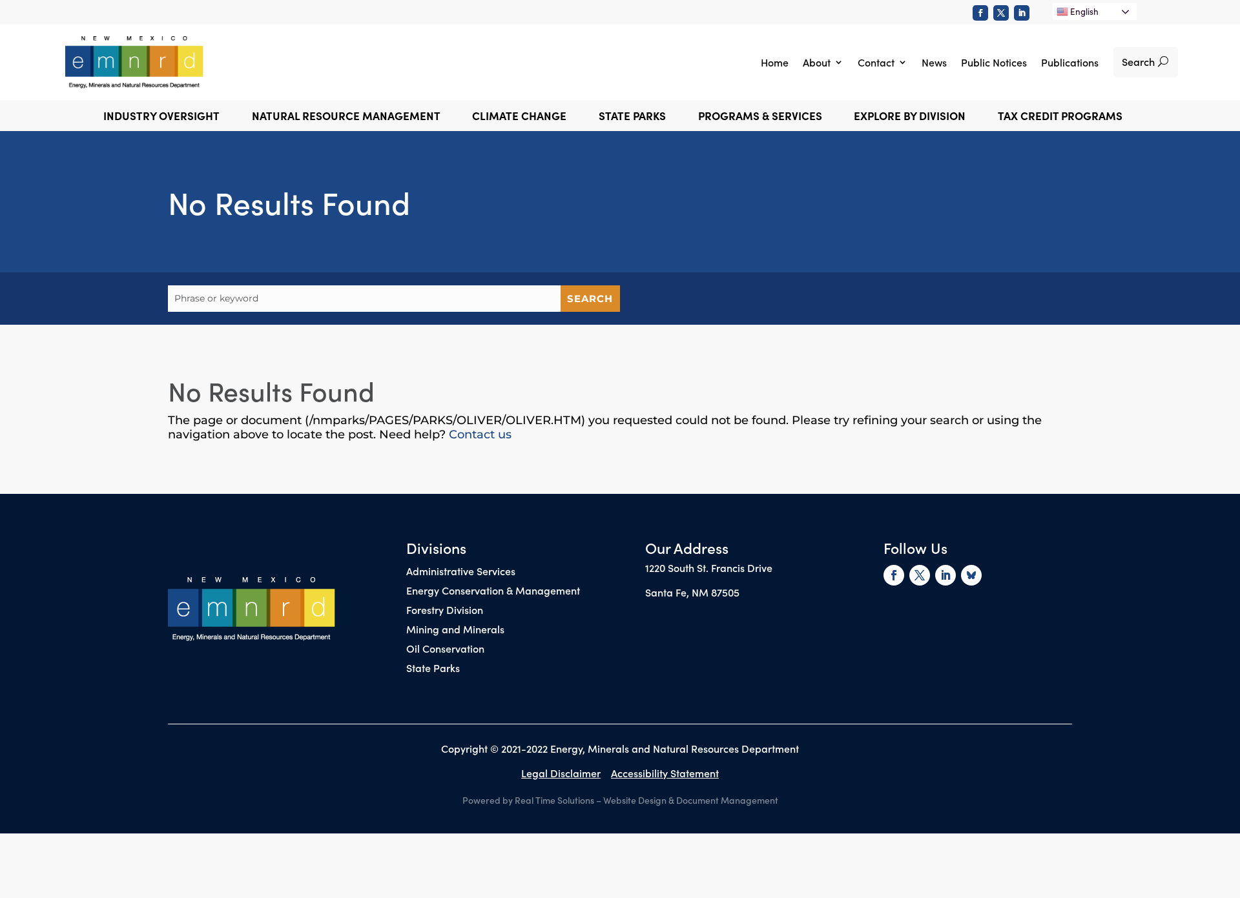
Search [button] (1138, 61)
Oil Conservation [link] (445, 649)
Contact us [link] (480, 434)
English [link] (1083, 11)
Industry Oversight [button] (161, 117)
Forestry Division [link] (444, 611)
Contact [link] (876, 62)
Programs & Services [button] (760, 117)
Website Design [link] (634, 799)
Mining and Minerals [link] (455, 630)
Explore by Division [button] (910, 117)
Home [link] (775, 62)
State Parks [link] (433, 669)
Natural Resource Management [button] (346, 117)
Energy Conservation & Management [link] (493, 591)
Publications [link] (1070, 62)
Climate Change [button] (519, 117)
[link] (980, 13)
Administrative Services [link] (460, 572)
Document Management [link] (727, 799)
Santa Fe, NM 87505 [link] (692, 592)
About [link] (817, 62)
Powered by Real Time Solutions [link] (528, 799)
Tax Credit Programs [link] (1060, 117)
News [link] (934, 62)
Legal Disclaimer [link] (561, 773)
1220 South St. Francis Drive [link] (708, 567)
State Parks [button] (632, 117)
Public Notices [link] (994, 62)
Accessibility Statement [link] (665, 773)
